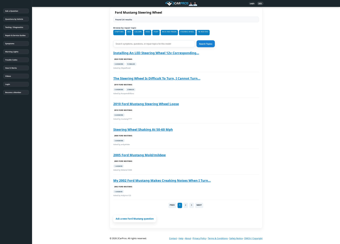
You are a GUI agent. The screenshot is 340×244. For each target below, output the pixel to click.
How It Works (11, 68)
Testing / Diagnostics (14, 27)
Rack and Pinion (169, 32)
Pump (156, 32)
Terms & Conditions (218, 238)
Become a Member (13, 92)
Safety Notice (236, 238)
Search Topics (205, 44)
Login (252, 3)
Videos (8, 76)
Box (129, 32)
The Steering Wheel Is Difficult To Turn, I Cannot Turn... (156, 78)
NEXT (199, 205)
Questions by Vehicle (14, 19)
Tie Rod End (203, 32)
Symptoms (9, 43)
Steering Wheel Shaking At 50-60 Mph (143, 129)
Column (138, 32)
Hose (147, 32)
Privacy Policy (199, 238)
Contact (173, 238)
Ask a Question (11, 11)
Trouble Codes (11, 60)
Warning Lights (11, 51)
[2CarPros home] (167, 3)
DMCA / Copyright (253, 238)
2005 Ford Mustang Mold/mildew (139, 155)
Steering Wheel (187, 32)
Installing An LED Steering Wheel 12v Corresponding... (156, 53)
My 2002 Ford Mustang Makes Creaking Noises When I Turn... (162, 180)
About (188, 238)
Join (260, 3)
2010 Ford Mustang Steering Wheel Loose (146, 104)
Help (181, 238)
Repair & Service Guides (15, 35)
